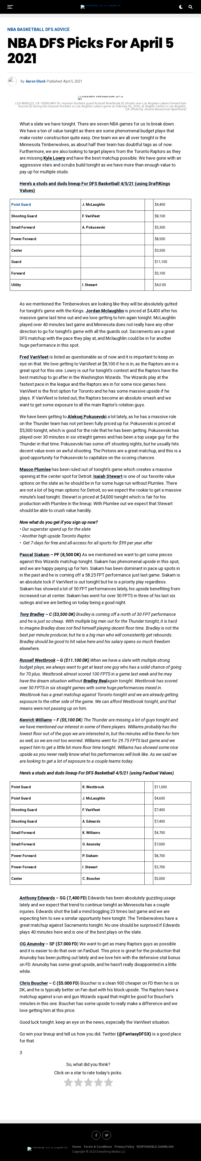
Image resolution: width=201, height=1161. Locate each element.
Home (76, 1146)
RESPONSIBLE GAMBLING (155, 1146)
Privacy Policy (124, 1146)
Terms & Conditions (98, 1146)
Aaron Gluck (36, 81)
